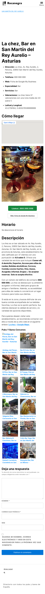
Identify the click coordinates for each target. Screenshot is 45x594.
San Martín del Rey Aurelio (13, 11)
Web (3, 523)
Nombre (6, 501)
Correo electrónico (11, 512)
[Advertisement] (22, 26)
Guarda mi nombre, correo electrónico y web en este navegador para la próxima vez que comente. (21, 541)
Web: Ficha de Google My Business (22, 216)
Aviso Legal (8, 569)
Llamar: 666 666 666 (22, 208)
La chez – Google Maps (18, 324)
